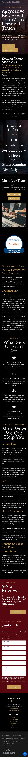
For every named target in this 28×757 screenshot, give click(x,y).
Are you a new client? (9, 662)
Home (14, 717)
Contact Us (12, 198)
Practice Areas (14, 721)
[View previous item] (12, 259)
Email (4, 656)
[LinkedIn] (16, 701)
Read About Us (7, 46)
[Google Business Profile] (11, 701)
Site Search (14, 728)
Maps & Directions (14, 710)
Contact (14, 726)
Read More (14, 134)
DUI (4, 481)
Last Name (6, 646)
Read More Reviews (16, 612)
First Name (6, 641)
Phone (4, 651)
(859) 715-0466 (6, 638)
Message (5, 667)
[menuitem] (14, 717)
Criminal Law (10, 290)
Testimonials (14, 723)
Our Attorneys (12, 194)
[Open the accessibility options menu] (25, 754)
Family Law (9, 444)
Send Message (12, 687)
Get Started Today (8, 50)
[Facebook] (14, 701)
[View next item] (15, 259)
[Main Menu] (23, 2)
